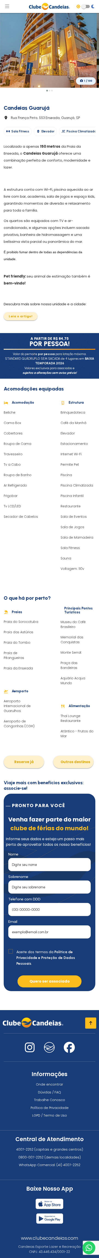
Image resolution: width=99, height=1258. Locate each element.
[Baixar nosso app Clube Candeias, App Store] (49, 1202)
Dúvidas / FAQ (49, 1092)
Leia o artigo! (20, 316)
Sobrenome (18, 876)
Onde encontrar (49, 1084)
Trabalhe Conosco (49, 1100)
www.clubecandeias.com (49, 1238)
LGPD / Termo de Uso (49, 1115)
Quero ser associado (49, 981)
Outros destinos (75, 761)
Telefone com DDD (24, 899)
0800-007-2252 (31, 1157)
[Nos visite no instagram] (30, 1050)
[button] (47, 90)
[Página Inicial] (49, 6)
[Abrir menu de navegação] (7, 6)
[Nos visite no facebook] (69, 1050)
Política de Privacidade (50, 1107)
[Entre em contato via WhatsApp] (88, 1247)
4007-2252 (24, 1149)
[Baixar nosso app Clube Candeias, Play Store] (49, 1216)
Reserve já (24, 761)
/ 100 (88, 81)
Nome (13, 854)
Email (12, 921)
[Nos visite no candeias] (49, 1047)
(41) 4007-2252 (68, 1165)
